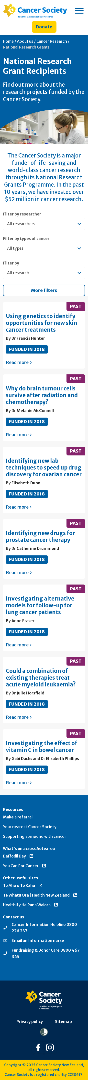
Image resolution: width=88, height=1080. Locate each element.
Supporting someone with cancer (34, 836)
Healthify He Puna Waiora (27, 904)
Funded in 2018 (27, 349)
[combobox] (44, 224)
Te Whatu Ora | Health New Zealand (36, 895)
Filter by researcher (22, 214)
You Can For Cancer (21, 865)
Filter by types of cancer (26, 238)
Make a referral (18, 817)
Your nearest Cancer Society (29, 826)
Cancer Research (51, 41)
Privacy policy (29, 1021)
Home (8, 41)
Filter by (11, 263)
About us (25, 41)
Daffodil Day (14, 856)
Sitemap (63, 1021)
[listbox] (44, 248)
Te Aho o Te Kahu (19, 885)
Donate (44, 27)
